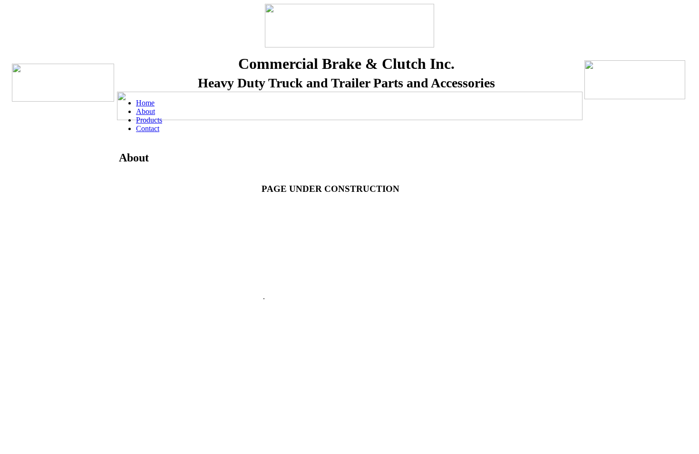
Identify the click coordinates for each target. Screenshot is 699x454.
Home (145, 103)
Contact (147, 128)
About (145, 111)
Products (149, 120)
